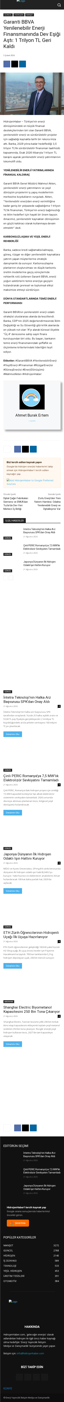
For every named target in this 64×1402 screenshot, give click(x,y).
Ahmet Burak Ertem (32, 415)
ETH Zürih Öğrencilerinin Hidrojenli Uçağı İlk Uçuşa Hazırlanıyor (31, 935)
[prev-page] (5, 578)
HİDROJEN (19, 15)
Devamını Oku (12, 734)
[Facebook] (6, 64)
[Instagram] (27, 1377)
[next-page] (11, 578)
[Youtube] (44, 1377)
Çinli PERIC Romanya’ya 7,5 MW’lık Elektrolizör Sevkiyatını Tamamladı (31, 778)
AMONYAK (8, 1001)
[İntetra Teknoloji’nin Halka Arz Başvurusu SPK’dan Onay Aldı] (12, 534)
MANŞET (29, 15)
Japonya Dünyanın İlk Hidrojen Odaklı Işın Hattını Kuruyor (27, 856)
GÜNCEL (8, 15)
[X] (14, 64)
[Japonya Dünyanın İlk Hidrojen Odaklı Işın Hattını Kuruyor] (12, 566)
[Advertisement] (32, 617)
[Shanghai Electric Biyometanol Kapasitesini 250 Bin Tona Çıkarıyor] (32, 989)
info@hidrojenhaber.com (30, 1353)
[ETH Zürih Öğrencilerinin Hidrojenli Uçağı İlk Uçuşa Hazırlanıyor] (32, 914)
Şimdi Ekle (20, 1223)
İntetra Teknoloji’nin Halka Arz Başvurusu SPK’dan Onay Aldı (27, 699)
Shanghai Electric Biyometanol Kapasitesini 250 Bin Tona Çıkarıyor (31, 1009)
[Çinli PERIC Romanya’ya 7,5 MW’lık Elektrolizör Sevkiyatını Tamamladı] (12, 550)
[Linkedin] (22, 64)
